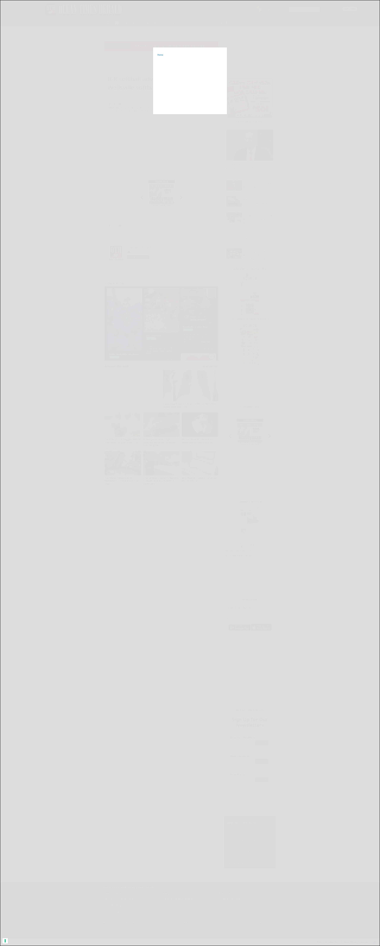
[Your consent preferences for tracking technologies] (5, 941)
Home (160, 55)
